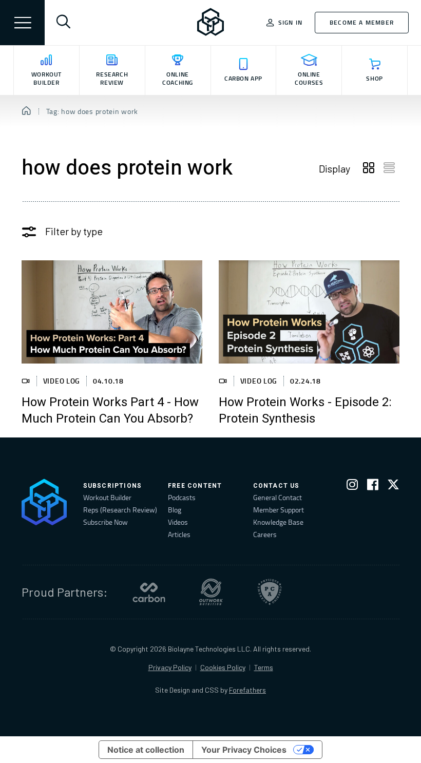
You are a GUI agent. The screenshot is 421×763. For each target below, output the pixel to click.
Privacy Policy (170, 667)
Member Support (278, 509)
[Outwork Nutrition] (211, 592)
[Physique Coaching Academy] (269, 592)
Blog (174, 509)
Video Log (61, 381)
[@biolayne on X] (393, 486)
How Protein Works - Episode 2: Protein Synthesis (305, 410)
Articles (179, 534)
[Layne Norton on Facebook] (373, 486)
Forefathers (247, 689)
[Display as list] (389, 168)
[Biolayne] (210, 23)
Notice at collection (145, 750)
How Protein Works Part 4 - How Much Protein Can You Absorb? (110, 410)
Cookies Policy (222, 667)
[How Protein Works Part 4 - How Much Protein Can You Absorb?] (112, 312)
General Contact (277, 497)
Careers (265, 534)
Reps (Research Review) (120, 509)
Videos (178, 522)
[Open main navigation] (22, 22)
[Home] (26, 111)
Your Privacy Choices (243, 750)
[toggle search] (63, 22)
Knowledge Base (278, 522)
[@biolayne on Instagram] (352, 486)
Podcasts (182, 497)
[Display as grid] (368, 168)
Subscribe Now (105, 522)
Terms (263, 667)
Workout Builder (107, 497)
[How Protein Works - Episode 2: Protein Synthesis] (309, 312)
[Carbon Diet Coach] (149, 592)
